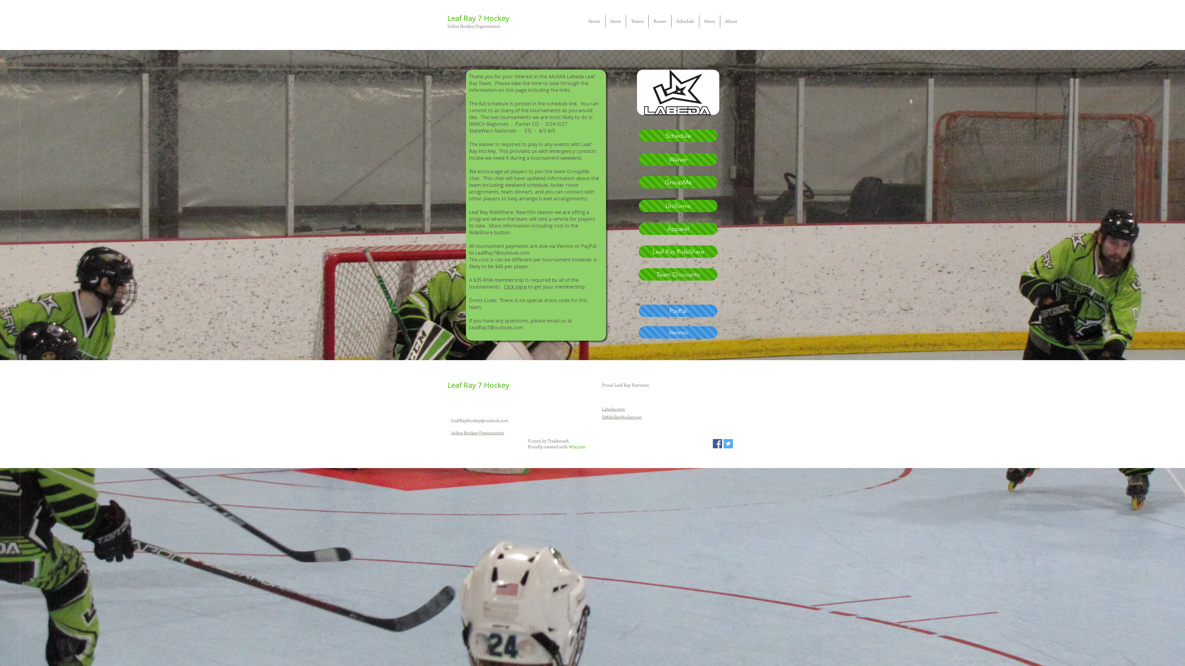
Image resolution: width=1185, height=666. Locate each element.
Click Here (515, 286)
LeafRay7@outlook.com (496, 327)
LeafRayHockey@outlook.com (480, 420)
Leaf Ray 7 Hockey (478, 18)
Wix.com (577, 447)
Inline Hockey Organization (474, 26)
